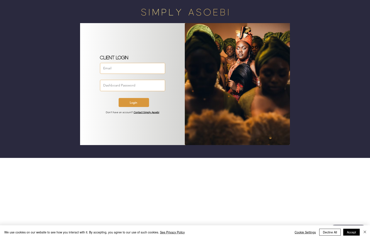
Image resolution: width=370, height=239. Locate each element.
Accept (351, 232)
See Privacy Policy (172, 232)
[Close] (364, 232)
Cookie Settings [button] (305, 232)
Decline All (330, 232)
